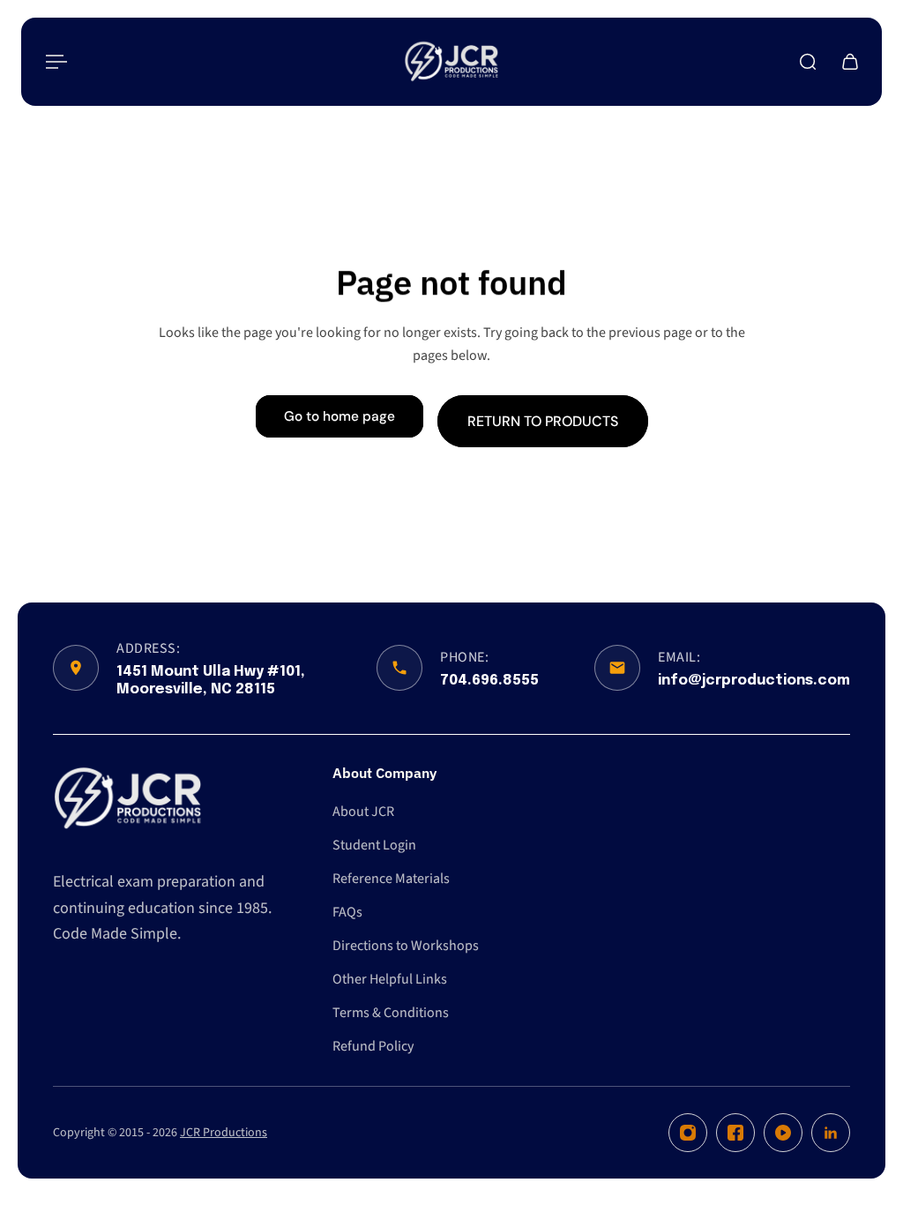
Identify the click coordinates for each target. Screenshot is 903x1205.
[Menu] (53, 61)
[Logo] (451, 62)
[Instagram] (687, 1132)
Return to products (542, 420)
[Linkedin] (830, 1132)
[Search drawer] (808, 61)
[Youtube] (783, 1132)
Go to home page (339, 416)
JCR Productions (223, 1132)
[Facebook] (735, 1132)
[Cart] (850, 61)
